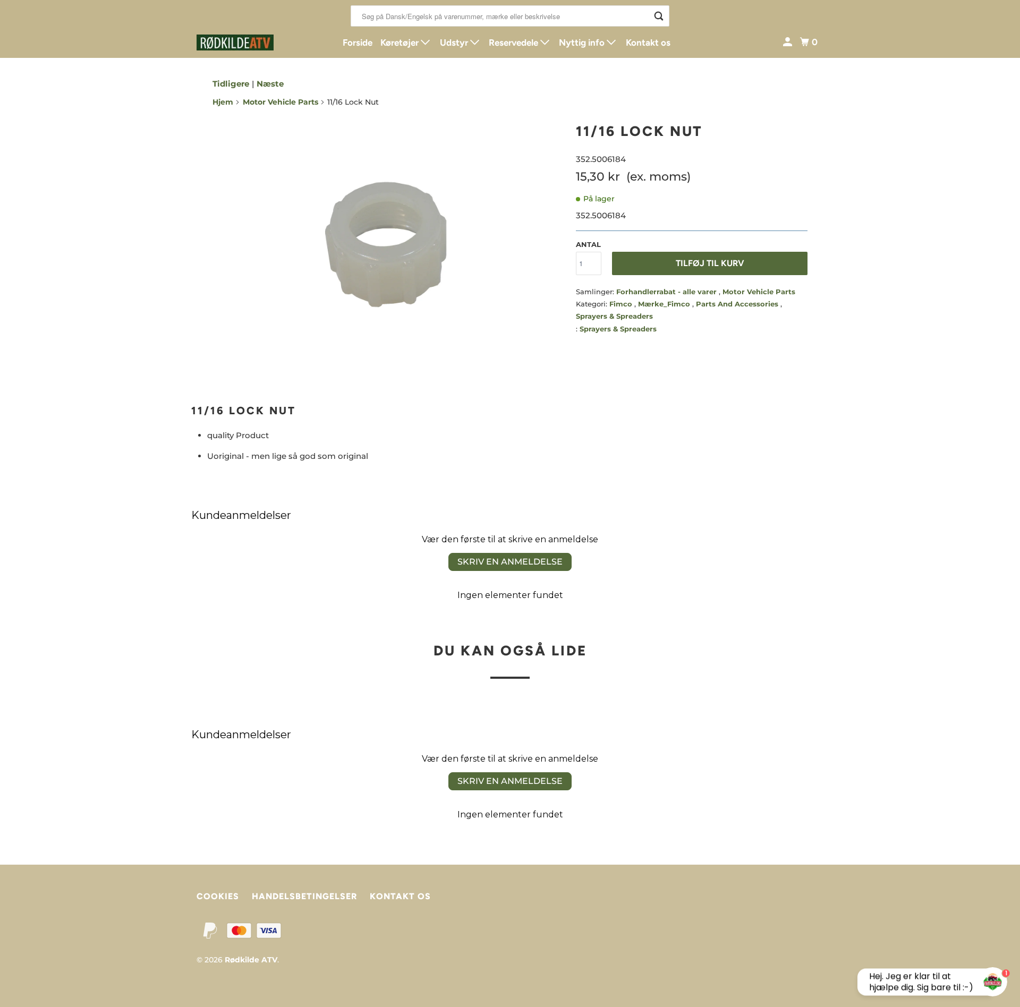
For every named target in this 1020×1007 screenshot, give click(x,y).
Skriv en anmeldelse (510, 562)
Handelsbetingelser (304, 896)
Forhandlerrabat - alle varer (667, 291)
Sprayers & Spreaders (614, 316)
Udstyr (455, 42)
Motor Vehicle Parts (280, 102)
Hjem (222, 102)
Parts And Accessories (738, 304)
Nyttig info (583, 42)
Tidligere (230, 84)
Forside (357, 42)
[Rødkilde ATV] (244, 42)
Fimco (621, 304)
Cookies (218, 896)
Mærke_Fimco (665, 304)
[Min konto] (788, 42)
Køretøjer (400, 42)
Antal (588, 244)
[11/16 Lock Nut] (388, 249)
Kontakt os (648, 42)
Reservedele (514, 42)
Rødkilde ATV (251, 960)
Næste (270, 84)
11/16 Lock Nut (639, 131)
